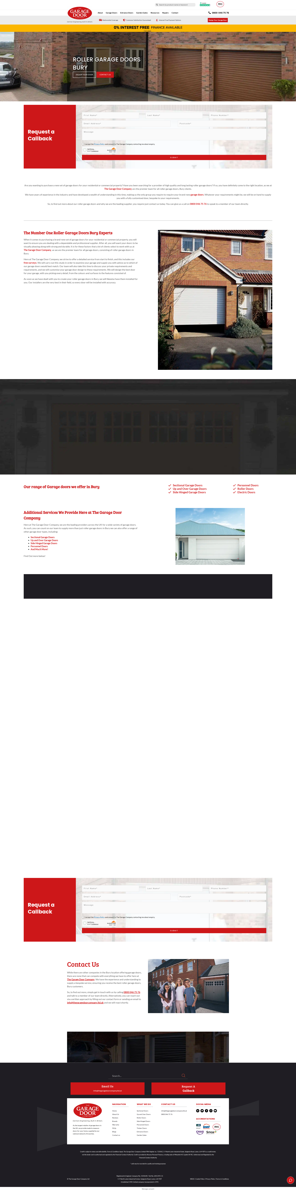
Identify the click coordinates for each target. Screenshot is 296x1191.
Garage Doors (111, 13)
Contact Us (105, 75)
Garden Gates (141, 1135)
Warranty (115, 1125)
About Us (115, 1114)
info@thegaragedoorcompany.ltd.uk (107, 1091)
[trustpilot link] (205, 4)
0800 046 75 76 (166, 1114)
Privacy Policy (99, 144)
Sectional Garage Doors (43, 537)
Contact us (116, 1135)
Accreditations (205, 1118)
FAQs (114, 1128)
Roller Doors (141, 1118)
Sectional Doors (142, 1111)
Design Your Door (84, 75)
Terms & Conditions (222, 1179)
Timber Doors (142, 1128)
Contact (175, 13)
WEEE (192, 1179)
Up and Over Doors (144, 1114)
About (100, 13)
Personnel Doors (143, 1125)
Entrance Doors (126, 13)
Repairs (165, 13)
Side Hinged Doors (143, 1121)
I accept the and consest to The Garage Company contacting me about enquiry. (119, 144)
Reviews (115, 1118)
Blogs (114, 1132)
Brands (114, 1121)
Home (114, 1111)
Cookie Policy (200, 1179)
